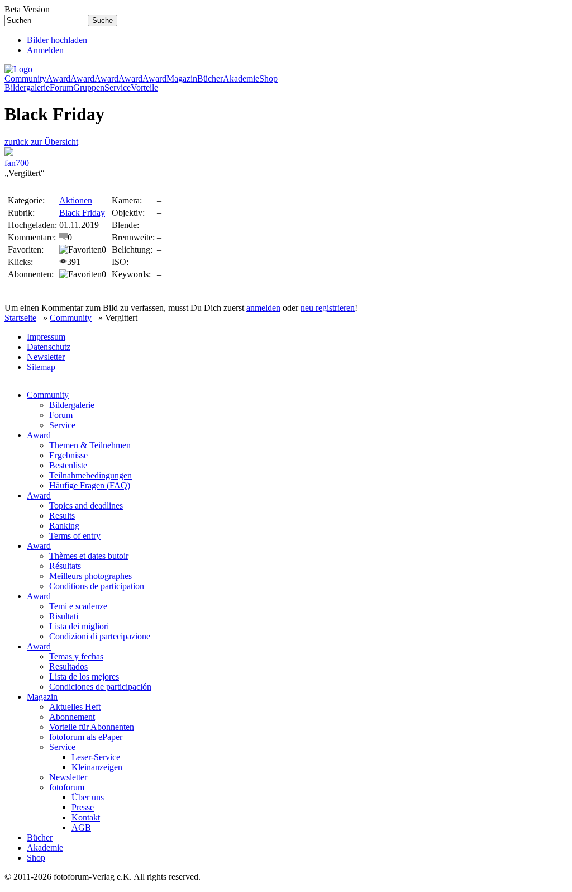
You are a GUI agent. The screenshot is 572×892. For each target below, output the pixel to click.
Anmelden (45, 50)
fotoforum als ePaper (85, 737)
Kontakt (86, 817)
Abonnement (72, 717)
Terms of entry (75, 535)
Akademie (241, 78)
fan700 (16, 163)
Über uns (88, 797)
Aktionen (75, 200)
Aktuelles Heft (75, 706)
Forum (61, 87)
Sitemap (41, 367)
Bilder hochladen (57, 40)
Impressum (46, 336)
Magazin (181, 78)
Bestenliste (68, 465)
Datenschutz (48, 347)
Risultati (63, 616)
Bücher (210, 78)
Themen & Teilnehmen (90, 445)
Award (58, 78)
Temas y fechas (76, 656)
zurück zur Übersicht (41, 141)
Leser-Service (96, 757)
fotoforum (66, 787)
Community (25, 78)
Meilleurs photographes (90, 576)
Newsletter (46, 357)
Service (117, 87)
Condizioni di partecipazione (99, 636)
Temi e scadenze (78, 606)
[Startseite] (18, 69)
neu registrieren (328, 307)
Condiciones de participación (100, 686)
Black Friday (82, 212)
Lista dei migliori (79, 626)
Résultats (65, 566)
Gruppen (88, 87)
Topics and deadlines (86, 505)
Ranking (64, 525)
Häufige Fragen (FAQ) (89, 485)
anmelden (263, 307)
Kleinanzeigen (97, 767)
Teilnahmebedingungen (90, 475)
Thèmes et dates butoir (88, 556)
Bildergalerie (27, 87)
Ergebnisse (68, 455)
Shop (268, 78)
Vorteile (144, 87)
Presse (83, 807)
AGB (81, 827)
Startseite (20, 317)
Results (62, 515)
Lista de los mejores (84, 676)
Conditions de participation (96, 586)
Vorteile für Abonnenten (91, 727)
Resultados (68, 666)
